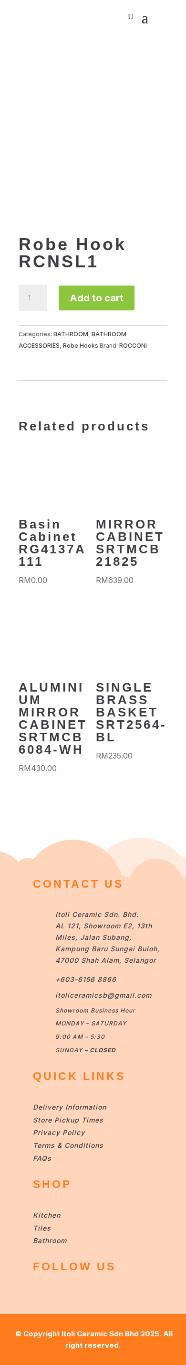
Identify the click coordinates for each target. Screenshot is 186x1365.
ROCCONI (133, 345)
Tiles (42, 1228)
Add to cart (97, 298)
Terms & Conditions (68, 1145)
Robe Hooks (80, 345)
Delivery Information (69, 1107)
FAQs (42, 1158)
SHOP (52, 1184)
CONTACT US (78, 884)
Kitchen (47, 1215)
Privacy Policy (59, 1132)
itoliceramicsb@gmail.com (103, 995)
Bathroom (50, 1240)
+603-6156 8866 (85, 979)
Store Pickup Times (68, 1120)
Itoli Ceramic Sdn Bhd (100, 1333)
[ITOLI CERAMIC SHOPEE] (42, 1293)
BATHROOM (70, 334)
